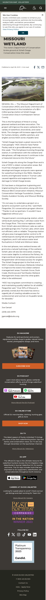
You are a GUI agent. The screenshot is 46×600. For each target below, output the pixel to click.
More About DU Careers (23, 498)
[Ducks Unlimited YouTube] (29, 534)
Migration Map (10, 2)
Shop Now (23, 423)
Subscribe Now (23, 366)
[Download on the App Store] (13, 478)
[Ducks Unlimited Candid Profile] (23, 552)
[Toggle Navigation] (5, 8)
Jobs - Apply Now (23, 587)
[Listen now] (12, 390)
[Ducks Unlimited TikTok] (24, 534)
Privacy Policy (23, 591)
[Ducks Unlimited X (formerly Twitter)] (13, 534)
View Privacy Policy (11, 29)
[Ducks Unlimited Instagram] (18, 534)
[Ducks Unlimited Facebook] (9, 534)
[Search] (40, 8)
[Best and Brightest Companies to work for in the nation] (23, 512)
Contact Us (23, 583)
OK (23, 33)
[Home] (23, 8)
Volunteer (23, 2)
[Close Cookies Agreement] (42, 15)
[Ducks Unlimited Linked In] (35, 534)
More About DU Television (23, 449)
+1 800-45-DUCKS (23, 579)
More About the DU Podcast (23, 403)
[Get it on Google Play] (29, 478)
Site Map (23, 595)
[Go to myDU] (34, 8)
